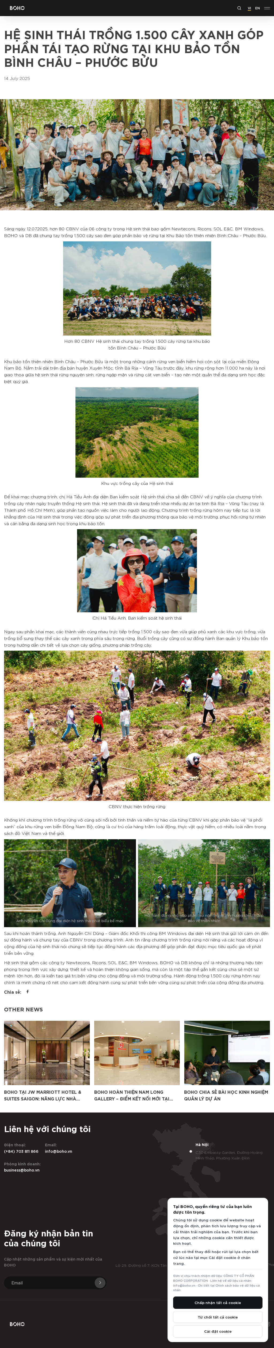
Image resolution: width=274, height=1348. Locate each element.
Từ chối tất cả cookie (218, 1316)
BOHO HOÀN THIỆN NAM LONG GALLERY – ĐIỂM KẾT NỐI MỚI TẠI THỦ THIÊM (41, 1098)
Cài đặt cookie (218, 1331)
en (257, 8)
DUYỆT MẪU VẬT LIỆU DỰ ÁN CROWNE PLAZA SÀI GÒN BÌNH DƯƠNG (219, 1098)
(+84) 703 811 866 (21, 1151)
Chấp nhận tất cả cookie (218, 1302)
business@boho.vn (22, 1169)
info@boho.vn (58, 1151)
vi (249, 8)
